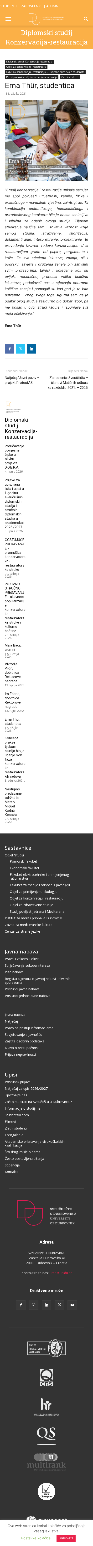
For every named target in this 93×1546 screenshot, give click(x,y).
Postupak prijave (18, 1082)
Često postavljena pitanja (24, 1158)
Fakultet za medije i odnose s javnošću (40, 885)
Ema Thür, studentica (13, 721)
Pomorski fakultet (23, 861)
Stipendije (12, 1165)
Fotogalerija (14, 1135)
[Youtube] (72, 1305)
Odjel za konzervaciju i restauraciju (26, 66)
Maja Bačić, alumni (13, 647)
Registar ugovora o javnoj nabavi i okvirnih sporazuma (37, 980)
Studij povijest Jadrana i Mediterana (37, 911)
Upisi (11, 1074)
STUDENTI (8, 6)
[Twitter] (20, 349)
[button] (8, 19)
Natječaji (12, 1021)
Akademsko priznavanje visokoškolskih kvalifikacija (35, 1143)
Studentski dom (17, 1115)
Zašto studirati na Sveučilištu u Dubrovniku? (38, 1101)
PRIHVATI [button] (66, 1538)
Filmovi (10, 1121)
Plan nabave (14, 972)
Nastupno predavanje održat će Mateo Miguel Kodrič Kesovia (13, 802)
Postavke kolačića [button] (36, 1538)
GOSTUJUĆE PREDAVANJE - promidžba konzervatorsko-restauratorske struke (15, 555)
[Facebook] (9, 349)
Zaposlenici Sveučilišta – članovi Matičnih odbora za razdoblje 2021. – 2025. (67, 383)
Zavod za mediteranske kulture (28, 924)
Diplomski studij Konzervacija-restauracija (29, 61)
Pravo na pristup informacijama (29, 1028)
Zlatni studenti (69, 77)
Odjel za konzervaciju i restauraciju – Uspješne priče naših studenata (45, 72)
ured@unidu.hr (61, 1273)
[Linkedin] (31, 349)
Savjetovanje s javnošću (23, 1034)
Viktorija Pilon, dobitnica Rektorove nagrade (13, 672)
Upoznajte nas (16, 1095)
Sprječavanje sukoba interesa (27, 965)
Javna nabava (21, 951)
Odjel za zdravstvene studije (31, 905)
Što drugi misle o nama (23, 1152)
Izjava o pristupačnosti (22, 1047)
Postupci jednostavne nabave (27, 995)
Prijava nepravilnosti (20, 1054)
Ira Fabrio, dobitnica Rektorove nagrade (13, 700)
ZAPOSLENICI (31, 6)
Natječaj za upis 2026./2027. (26, 1088)
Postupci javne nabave (22, 989)
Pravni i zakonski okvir (22, 959)
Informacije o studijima (23, 1108)
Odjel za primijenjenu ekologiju (33, 891)
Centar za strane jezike (22, 931)
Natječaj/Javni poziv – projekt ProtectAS (22, 380)
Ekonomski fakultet (24, 868)
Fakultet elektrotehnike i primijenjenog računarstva (39, 876)
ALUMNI (52, 6)
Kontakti (11, 1171)
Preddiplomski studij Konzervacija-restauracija (31, 77)
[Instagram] (33, 1305)
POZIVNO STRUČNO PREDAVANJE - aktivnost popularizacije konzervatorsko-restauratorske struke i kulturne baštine (15, 607)
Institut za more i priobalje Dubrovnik (33, 918)
